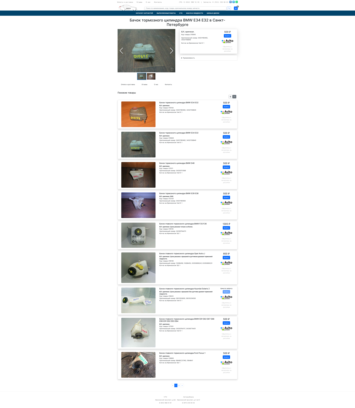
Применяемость (189, 58)
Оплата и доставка (125, 2)
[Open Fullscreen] (172, 69)
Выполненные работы (166, 13)
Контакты (158, 2)
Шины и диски (213, 13)
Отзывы (139, 2)
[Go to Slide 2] (151, 76)
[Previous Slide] (121, 51)
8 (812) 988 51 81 (165, 403)
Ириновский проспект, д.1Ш (165, 400)
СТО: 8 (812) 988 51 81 (189, 2)
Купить (227, 36)
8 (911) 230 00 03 (188, 403)
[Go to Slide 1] (141, 76)
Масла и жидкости (194, 13)
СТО (180, 13)
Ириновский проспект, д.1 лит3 (188, 400)
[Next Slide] (171, 51)
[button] (146, 50)
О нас (148, 2)
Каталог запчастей (144, 13)
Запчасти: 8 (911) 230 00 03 (215, 2)
